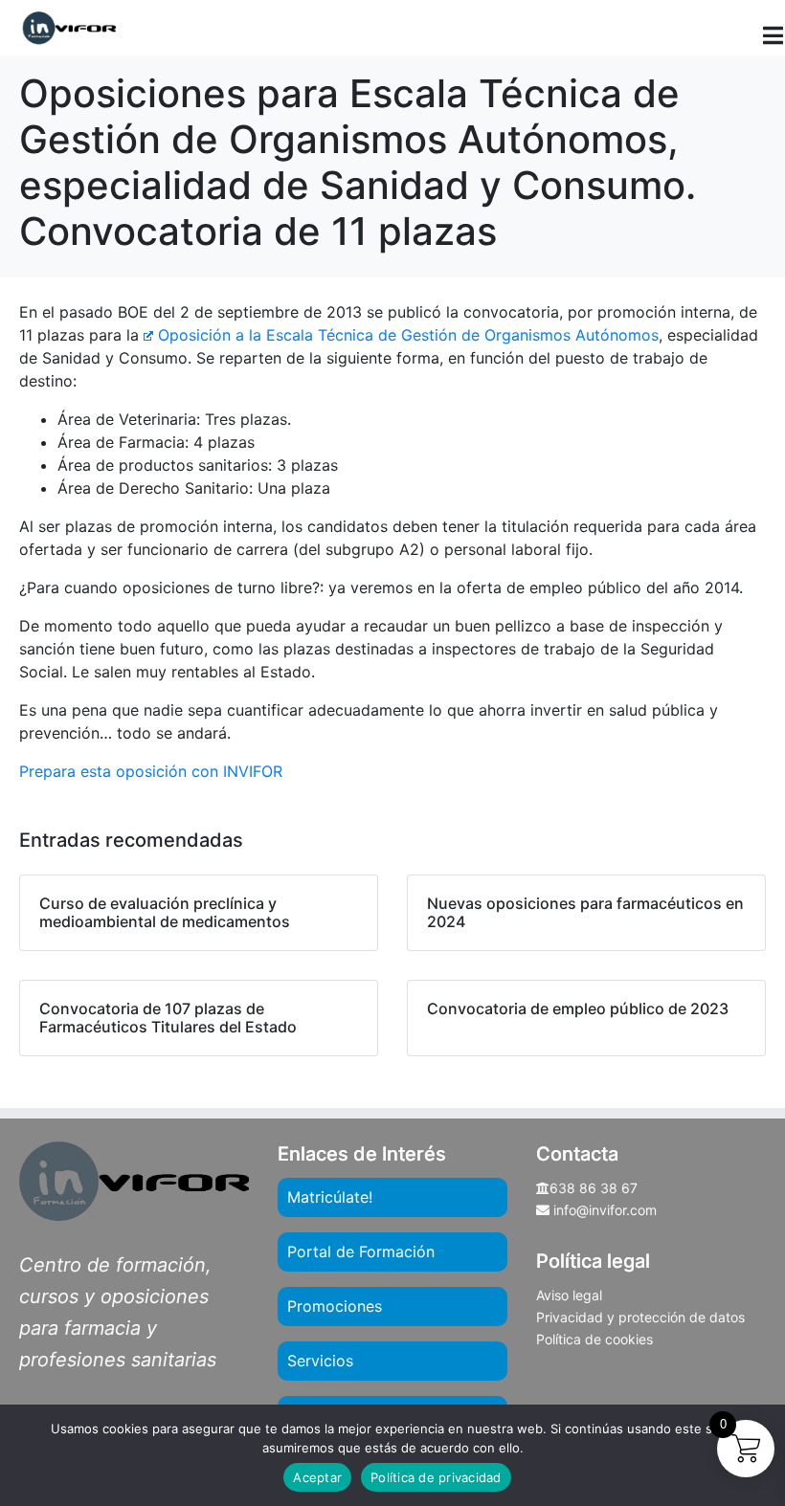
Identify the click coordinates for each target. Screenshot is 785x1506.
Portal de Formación (361, 1251)
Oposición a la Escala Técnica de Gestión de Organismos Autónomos (408, 334)
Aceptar (317, 1477)
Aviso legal (569, 1295)
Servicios (320, 1360)
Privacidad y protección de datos (640, 1317)
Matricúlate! (329, 1197)
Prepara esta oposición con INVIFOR (150, 771)
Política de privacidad (436, 1477)
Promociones (334, 1306)
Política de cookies (594, 1339)
